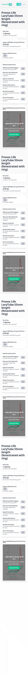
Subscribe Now (14, 134)
